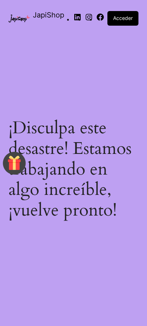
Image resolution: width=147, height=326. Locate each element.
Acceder (123, 18)
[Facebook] (100, 19)
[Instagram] (89, 19)
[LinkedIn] (77, 19)
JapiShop (48, 15)
